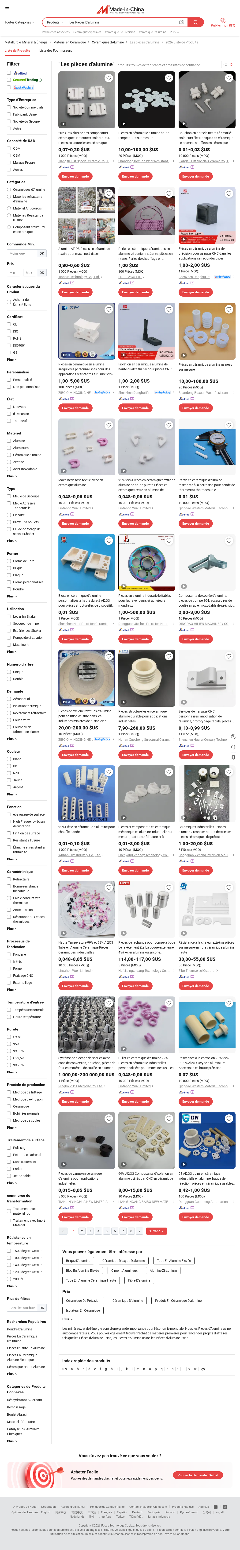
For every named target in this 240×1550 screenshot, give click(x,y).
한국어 (206, 1512)
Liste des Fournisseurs (55, 50)
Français (106, 1512)
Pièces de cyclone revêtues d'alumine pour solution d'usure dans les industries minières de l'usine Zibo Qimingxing (84, 716)
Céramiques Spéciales (87, 32)
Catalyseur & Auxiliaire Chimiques (23, 1431)
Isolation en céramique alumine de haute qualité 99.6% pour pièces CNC (145, 366)
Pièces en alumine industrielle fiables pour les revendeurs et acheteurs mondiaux (144, 600)
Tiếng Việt (135, 1516)
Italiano (170, 1512)
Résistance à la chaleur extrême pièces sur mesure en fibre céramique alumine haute (206, 947)
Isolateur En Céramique (83, 1310)
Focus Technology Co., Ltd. (118, 1525)
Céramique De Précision (120, 32)
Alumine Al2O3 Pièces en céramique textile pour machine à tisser (84, 251)
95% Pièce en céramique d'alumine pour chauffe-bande (86, 829)
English (45, 1512)
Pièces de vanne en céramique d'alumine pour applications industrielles (80, 1178)
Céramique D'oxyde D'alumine (123, 1260)
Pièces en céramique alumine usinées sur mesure (205, 367)
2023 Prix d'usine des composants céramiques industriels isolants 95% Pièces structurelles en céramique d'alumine (84, 138)
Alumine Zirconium (163, 1270)
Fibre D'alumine (139, 1280)
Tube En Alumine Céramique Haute (91, 1280)
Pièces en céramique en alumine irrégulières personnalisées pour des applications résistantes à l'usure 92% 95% (85, 369)
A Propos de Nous (24, 1506)
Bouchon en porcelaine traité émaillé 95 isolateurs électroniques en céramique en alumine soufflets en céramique (207, 138)
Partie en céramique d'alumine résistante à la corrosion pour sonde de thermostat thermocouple (207, 485)
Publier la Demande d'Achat (198, 1475)
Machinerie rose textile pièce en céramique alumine (80, 482)
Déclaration (48, 1506)
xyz (203, 1369)
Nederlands (77, 1516)
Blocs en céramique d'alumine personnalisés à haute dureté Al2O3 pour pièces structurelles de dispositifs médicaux (86, 600)
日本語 (92, 1512)
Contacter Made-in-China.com (148, 1506)
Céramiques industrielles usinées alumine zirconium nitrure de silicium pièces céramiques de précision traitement (205, 832)
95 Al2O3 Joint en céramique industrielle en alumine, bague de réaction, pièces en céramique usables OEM (206, 1178)
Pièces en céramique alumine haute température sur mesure (143, 135)
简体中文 (61, 1512)
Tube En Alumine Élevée (174, 1260)
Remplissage (16, 1407)
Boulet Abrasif (17, 1414)
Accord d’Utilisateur (73, 1506)
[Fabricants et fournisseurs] (120, 9)
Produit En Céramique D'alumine (178, 1300)
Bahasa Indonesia (158, 1516)
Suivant (155, 1231)
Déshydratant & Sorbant (24, 1400)
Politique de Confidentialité (107, 1506)
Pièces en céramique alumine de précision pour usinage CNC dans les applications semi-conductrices (205, 253)
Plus (65, 1319)
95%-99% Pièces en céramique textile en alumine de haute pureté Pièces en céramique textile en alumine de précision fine (146, 485)
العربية (220, 1512)
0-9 (64, 1369)
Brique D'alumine (78, 1260)
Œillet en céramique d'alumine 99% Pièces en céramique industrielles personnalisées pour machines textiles (145, 1063)
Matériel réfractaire (21, 1421)
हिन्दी (91, 1516)
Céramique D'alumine (152, 32)
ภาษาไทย (105, 1516)
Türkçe (120, 1516)
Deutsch (137, 1512)
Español (122, 1512)
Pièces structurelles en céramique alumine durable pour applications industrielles (143, 716)
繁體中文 (77, 1512)
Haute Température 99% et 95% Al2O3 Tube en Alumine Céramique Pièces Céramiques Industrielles (85, 947)
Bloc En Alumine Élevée (82, 1270)
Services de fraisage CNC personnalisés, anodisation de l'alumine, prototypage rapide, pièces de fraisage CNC (207, 716)
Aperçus (204, 1506)
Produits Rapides (183, 1506)
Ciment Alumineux (124, 1270)
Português (154, 1512)
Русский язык (189, 1512)
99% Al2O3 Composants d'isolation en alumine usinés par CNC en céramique (145, 1176)
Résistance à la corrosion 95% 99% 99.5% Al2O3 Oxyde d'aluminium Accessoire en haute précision (204, 1063)
